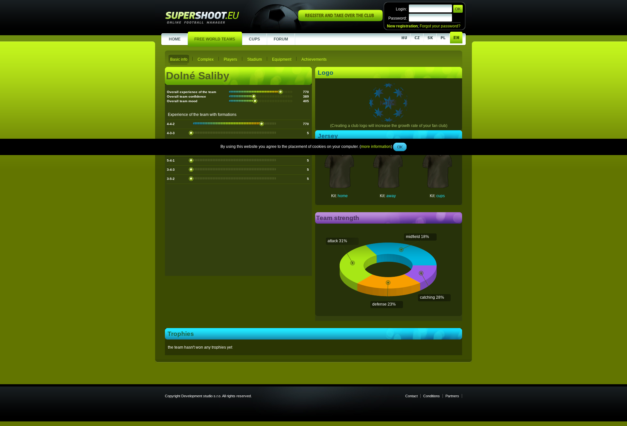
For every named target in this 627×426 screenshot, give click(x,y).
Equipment (281, 59)
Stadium (254, 59)
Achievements (314, 59)
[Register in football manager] (340, 20)
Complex (206, 59)
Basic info (178, 59)
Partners (452, 396)
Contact (411, 396)
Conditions (431, 396)
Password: (397, 18)
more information (376, 146)
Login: (401, 9)
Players (230, 59)
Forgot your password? (440, 26)
